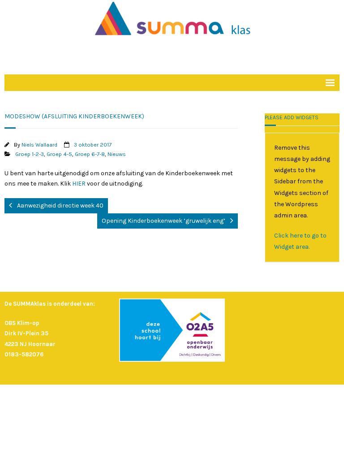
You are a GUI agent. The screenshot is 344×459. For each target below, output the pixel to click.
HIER (79, 183)
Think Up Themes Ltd (159, 396)
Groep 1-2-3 (29, 154)
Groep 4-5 (59, 154)
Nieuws (117, 154)
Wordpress (231, 396)
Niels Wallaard (39, 144)
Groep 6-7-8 (90, 154)
